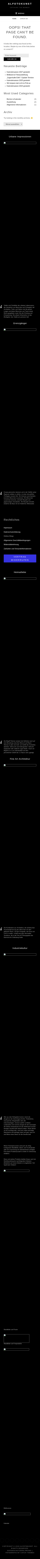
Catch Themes (27, 1552)
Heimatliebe (20, 572)
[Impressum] (2, 1540)
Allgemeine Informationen (16, 105)
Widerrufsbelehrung (11, 544)
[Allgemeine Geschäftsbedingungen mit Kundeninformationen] (12, 1540)
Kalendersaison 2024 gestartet (18, 86)
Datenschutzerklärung (12, 532)
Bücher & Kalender (14, 99)
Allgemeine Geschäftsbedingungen (17, 540)
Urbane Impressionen (20, 136)
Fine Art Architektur (20, 759)
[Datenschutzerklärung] (7, 1540)
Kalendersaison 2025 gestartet (18, 80)
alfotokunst (20, 3)
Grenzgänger (20, 323)
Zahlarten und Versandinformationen (17, 549)
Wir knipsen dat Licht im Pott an (19, 83)
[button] (27, 1540)
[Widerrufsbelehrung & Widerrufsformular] (17, 1540)
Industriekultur (20, 948)
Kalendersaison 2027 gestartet (18, 72)
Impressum (8, 528)
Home (14, 18)
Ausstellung (11, 102)
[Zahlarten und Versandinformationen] (22, 1540)
